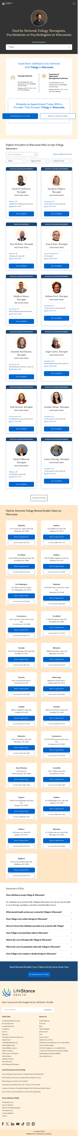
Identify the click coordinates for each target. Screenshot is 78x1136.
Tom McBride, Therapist (21, 244)
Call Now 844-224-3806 (56, 846)
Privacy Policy (43, 1037)
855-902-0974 (16, 258)
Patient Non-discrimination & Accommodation (54, 1042)
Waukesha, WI (49, 201)
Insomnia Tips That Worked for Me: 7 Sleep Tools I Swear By (21, 1085)
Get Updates (48, 1010)
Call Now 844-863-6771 (21, 635)
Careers (4, 1116)
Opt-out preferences (45, 1056)
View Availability (21, 214)
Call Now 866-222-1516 (21, 542)
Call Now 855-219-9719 (56, 724)
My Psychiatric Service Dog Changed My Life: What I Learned (21, 1078)
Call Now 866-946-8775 (21, 875)
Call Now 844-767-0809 (56, 572)
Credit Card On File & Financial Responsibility (53, 1051)
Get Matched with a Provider (20, 116)
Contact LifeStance (8, 1113)
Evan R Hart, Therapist (57, 244)
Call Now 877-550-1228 (21, 694)
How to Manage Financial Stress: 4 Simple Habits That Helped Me (23, 1074)
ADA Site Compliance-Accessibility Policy (52, 1048)
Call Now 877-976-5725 (56, 755)
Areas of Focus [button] (62, 161)
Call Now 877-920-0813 (56, 694)
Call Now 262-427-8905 (21, 601)
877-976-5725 (16, 421)
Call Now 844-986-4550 (21, 785)
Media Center (43, 1032)
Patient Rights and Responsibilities (50, 1053)
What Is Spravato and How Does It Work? (15, 1081)
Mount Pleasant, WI (51, 253)
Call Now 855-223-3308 (21, 753)
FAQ (40, 1034)
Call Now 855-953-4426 (21, 572)
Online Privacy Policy (46, 1040)
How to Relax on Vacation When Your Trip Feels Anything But (21, 1092)
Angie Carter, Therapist (56, 352)
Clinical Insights (44, 1029)
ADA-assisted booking (46, 1045)
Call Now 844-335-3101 (21, 665)
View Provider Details (21, 195)
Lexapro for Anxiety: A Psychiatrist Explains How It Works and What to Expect (26, 1088)
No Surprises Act (7, 1110)
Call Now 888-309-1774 (56, 542)
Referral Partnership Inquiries (11, 1108)
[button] (11, 1021)
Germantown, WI (15, 416)
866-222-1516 (51, 206)
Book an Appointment (21, 537)
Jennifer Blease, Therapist (56, 407)
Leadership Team (7, 1102)
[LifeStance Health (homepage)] (7, 3)
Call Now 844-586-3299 (56, 785)
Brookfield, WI (14, 309)
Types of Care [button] (39, 161)
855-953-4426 (31, 88)
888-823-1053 (16, 206)
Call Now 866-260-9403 (56, 665)
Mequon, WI (13, 201)
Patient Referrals (44, 1021)
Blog (40, 1026)
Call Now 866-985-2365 (56, 604)
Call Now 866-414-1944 (21, 724)
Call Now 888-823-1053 (21, 817)
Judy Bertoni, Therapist (21, 407)
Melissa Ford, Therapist (56, 296)
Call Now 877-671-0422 (56, 633)
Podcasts (42, 1023)
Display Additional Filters (62, 154)
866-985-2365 (16, 369)
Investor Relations (7, 1105)
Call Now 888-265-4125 (56, 814)
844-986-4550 (51, 258)
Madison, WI (13, 253)
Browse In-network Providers (58, 116)
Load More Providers (39, 498)
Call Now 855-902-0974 (21, 846)
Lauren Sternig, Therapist (56, 459)
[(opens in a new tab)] (3, 1124)
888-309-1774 (16, 477)
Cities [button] (16, 161)
